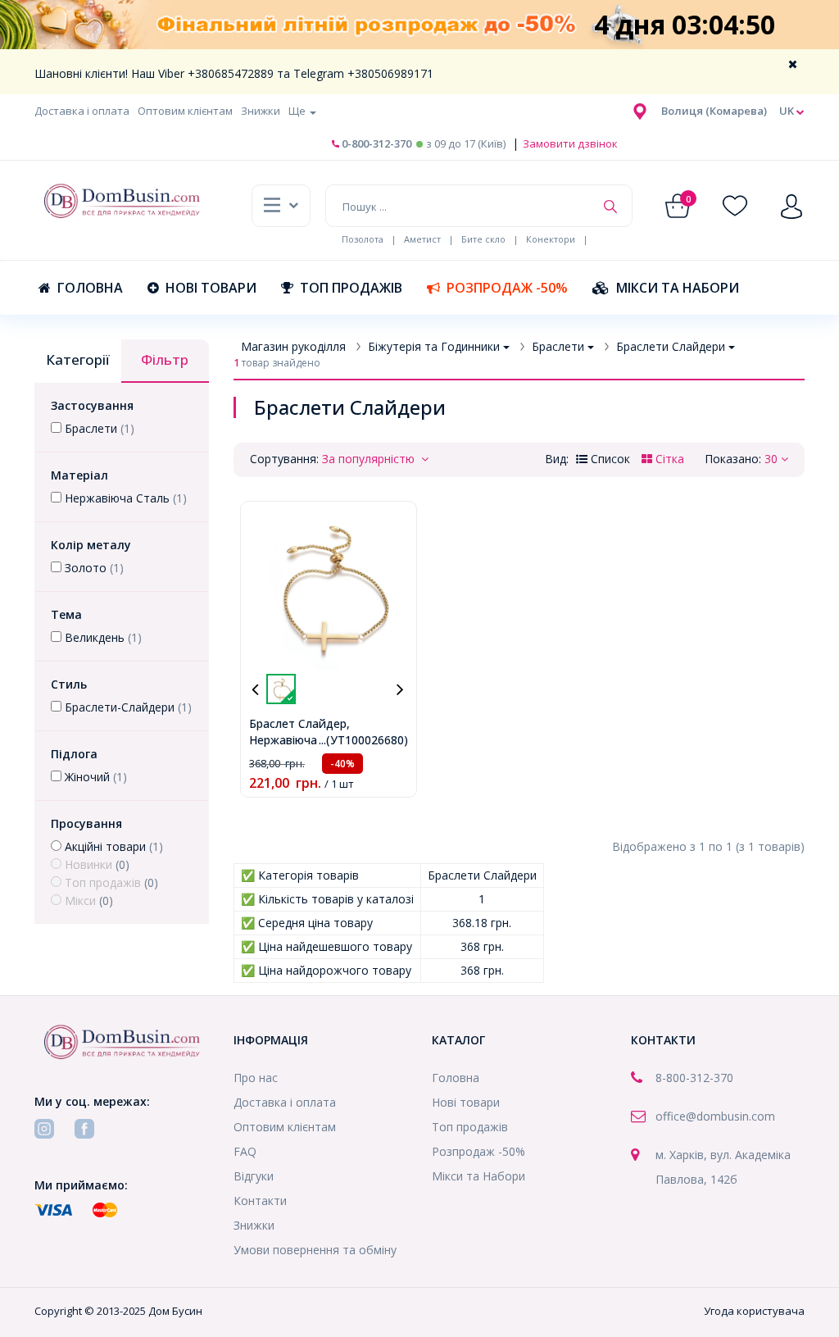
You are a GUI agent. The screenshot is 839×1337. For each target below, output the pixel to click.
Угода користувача (754, 1310)
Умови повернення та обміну (315, 1249)
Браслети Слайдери (670, 346)
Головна (90, 288)
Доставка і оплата (81, 110)
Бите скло (483, 239)
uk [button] (787, 110)
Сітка (668, 458)
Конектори (550, 239)
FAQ (245, 1151)
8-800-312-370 (694, 1077)
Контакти (260, 1200)
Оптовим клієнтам (185, 110)
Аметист (422, 239)
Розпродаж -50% (507, 288)
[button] (714, 110)
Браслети (558, 346)
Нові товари (211, 288)
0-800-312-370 (375, 143)
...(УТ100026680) (363, 740)
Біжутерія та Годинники (434, 346)
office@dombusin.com (715, 1116)
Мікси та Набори (677, 288)
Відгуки (254, 1176)
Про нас (256, 1077)
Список (608, 458)
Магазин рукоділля (293, 346)
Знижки (260, 110)
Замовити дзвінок (569, 143)
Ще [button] (298, 110)
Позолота (362, 239)
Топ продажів (351, 288)
